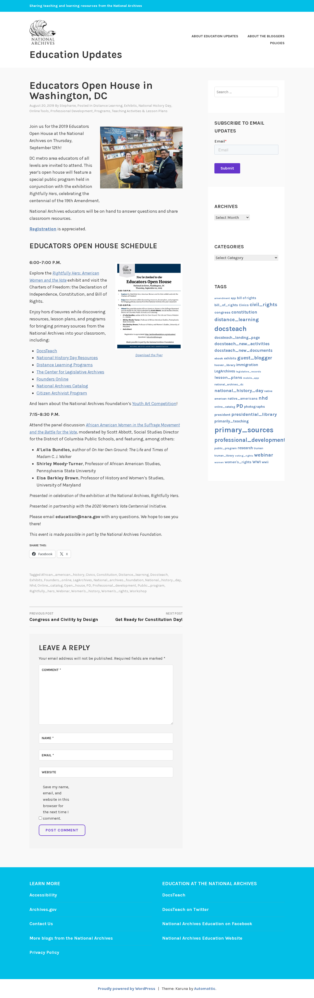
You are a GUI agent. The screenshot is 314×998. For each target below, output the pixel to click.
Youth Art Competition (154, 403)
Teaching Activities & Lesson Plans (140, 111)
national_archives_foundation (118, 580)
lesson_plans (228, 377)
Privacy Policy (44, 952)
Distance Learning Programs (65, 365)
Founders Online (52, 379)
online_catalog (50, 585)
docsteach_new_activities (242, 343)
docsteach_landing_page (237, 337)
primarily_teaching (231, 421)
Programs (102, 111)
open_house (74, 585)
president (222, 415)
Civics (90, 575)
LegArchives (82, 580)
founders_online (57, 580)
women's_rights (114, 591)
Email (48, 755)
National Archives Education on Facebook (207, 923)
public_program (151, 585)
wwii (265, 462)
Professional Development (71, 111)
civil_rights (263, 304)
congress (222, 312)
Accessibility (43, 895)
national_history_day (163, 580)
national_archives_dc (228, 384)
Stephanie (68, 106)
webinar (63, 591)
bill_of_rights (226, 305)
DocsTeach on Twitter (185, 909)
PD (88, 585)
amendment (222, 298)
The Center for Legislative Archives (70, 372)
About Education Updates (215, 36)
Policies (277, 43)
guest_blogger (254, 358)
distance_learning (133, 575)
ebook (218, 358)
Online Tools (39, 111)
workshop (138, 591)
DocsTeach (47, 351)
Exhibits (130, 106)
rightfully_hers (42, 591)
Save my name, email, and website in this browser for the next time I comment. (56, 803)
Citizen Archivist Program (62, 393)
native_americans (243, 398)
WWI (256, 462)
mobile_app (251, 378)
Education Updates (75, 54)
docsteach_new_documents (243, 350)
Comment (51, 670)
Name (48, 738)
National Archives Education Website (202, 938)
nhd (32, 585)
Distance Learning (107, 106)
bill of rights (246, 298)
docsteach (159, 575)
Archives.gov (42, 909)
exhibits (35, 580)
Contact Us (41, 923)
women (219, 462)
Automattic (204, 988)
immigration (247, 365)
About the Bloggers (266, 36)
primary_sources (244, 430)
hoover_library (224, 365)
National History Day (154, 106)
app (233, 298)
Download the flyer (149, 355)
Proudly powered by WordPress (126, 988)
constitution (107, 575)
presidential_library (254, 414)
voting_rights (244, 455)
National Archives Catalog (62, 386)
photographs (254, 407)
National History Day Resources (67, 357)
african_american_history (62, 575)
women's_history (85, 591)
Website (49, 772)
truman (258, 448)
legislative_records (248, 371)
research (245, 448)
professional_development (114, 585)
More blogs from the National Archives (71, 938)
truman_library (224, 455)
